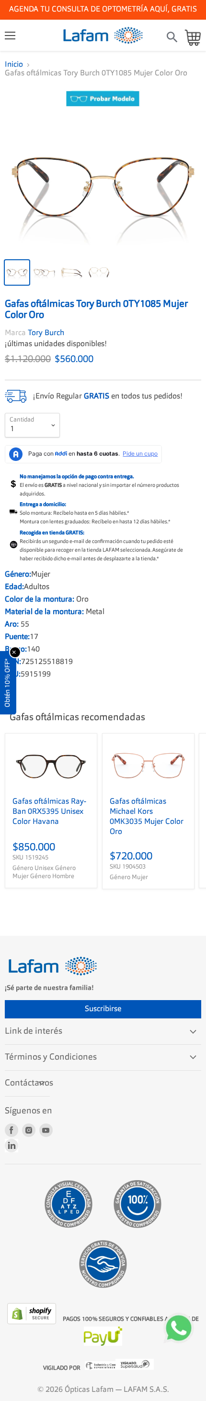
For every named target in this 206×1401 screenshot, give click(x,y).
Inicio (14, 65)
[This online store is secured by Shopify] (32, 1322)
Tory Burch (46, 333)
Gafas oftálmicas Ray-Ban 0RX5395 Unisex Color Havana (49, 812)
